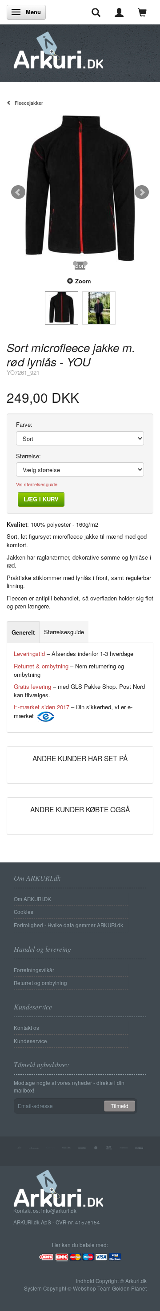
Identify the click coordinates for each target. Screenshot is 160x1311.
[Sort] (80, 188)
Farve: (24, 425)
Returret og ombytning (40, 982)
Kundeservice (30, 1041)
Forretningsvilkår (34, 969)
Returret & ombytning (41, 666)
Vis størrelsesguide (36, 484)
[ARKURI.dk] (58, 48)
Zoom (83, 281)
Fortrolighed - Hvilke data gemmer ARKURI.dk (68, 925)
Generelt (23, 632)
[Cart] (142, 12)
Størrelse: (28, 456)
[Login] (119, 12)
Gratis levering (32, 686)
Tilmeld (119, 1105)
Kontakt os (26, 1027)
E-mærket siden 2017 (41, 707)
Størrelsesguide (64, 632)
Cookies (23, 911)
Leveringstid (29, 653)
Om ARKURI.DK (32, 898)
